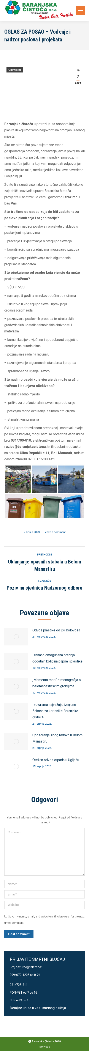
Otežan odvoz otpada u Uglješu (55, 760)
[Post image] (16, 636)
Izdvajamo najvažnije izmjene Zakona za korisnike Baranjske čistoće (55, 711)
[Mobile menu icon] (80, 10)
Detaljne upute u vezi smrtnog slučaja (38, 1008)
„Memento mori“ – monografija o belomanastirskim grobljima (56, 683)
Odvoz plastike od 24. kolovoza (56, 630)
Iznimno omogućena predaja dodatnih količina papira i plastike (57, 658)
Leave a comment (55, 532)
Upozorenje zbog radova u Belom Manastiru (57, 738)
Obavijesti (14, 69)
